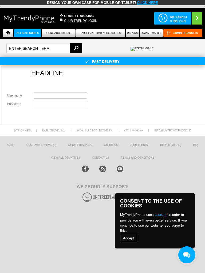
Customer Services (41, 145)
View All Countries (65, 157)
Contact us (100, 157)
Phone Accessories (58, 33)
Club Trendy (139, 145)
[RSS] (102, 169)
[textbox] (44, 48)
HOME (11, 145)
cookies (161, 215)
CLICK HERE (147, 3)
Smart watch (151, 33)
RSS (196, 145)
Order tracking (80, 145)
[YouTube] (120, 169)
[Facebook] (85, 169)
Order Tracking (79, 15)
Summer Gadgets (186, 33)
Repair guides (170, 145)
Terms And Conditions (137, 157)
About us (111, 145)
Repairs (132, 33)
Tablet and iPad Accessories (100, 33)
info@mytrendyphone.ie (172, 130)
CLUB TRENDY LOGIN (80, 20)
